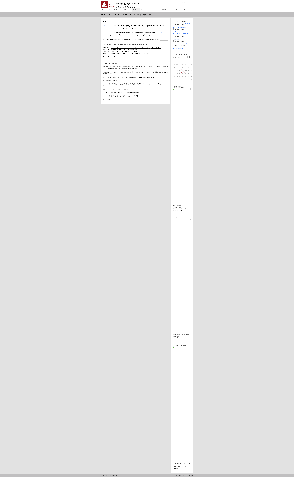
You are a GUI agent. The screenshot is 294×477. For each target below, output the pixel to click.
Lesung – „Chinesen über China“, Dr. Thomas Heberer (125, 51)
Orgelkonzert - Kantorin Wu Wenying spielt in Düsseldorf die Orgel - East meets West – (181, 33)
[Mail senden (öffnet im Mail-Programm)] (192, 2)
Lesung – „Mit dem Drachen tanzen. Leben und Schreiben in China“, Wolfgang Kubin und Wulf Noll (136, 48)
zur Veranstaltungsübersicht (179, 48)
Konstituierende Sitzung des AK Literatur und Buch (124, 49)
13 (182, 70)
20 (182, 73)
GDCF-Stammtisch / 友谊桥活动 (180, 27)
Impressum (190, 475)
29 (188, 76)
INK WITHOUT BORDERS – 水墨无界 (181, 44)
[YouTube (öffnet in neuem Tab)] (190, 2)
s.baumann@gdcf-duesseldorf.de (128, 41)
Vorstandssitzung (177, 39)
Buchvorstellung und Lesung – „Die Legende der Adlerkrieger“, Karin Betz (130, 53)
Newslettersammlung (180, 210)
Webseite (175, 468)
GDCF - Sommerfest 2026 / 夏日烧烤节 (181, 23)
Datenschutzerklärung (181, 475)
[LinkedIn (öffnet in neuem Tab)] (187, 2)
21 (185, 73)
